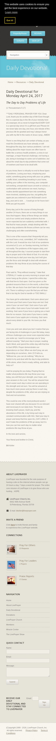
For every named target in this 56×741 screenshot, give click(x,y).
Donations (10, 615)
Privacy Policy (31, 730)
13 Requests (24, 548)
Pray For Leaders (28, 560)
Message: (10, 666)
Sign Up (44, 703)
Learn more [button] (11, 12)
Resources (21, 82)
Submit (12, 682)
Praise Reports (26, 576)
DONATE (20, 41)
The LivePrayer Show (15, 634)
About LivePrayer (13, 605)
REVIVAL (38, 33)
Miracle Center (12, 629)
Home (10, 82)
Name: (9, 648)
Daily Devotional (13, 610)
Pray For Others (27, 545)
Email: (9, 657)
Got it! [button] (10, 20)
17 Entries (23, 579)
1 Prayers (23, 564)
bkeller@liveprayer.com (26, 511)
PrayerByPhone (20, 33)
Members (10, 625)
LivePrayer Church (14, 620)
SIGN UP (36, 41)
